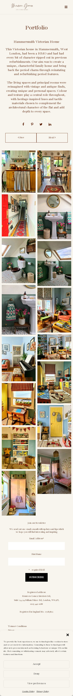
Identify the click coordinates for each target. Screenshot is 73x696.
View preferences (36, 683)
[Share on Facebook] (23, 125)
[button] (67, 635)
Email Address (36, 538)
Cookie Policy (28, 691)
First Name (37, 554)
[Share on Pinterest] (32, 125)
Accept (36, 664)
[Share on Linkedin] (49, 125)
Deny (36, 674)
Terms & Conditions (17, 626)
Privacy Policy (42, 691)
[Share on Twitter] (40, 125)
